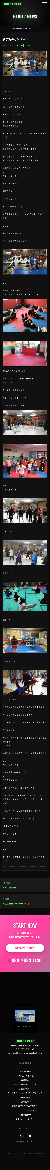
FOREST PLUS (12, 3)
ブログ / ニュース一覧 (25, 1110)
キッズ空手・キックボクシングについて (25, 1093)
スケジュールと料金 (25, 1075)
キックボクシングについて (25, 1084)
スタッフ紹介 (25, 1097)
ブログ (27, 45)
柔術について (25, 1088)
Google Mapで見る (25, 1026)
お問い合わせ (25, 1114)
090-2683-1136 (27, 960)
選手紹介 (25, 1101)
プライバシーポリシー (25, 1119)
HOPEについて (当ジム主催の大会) (25, 1106)
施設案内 (25, 1080)
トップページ (25, 1071)
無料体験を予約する (25, 947)
